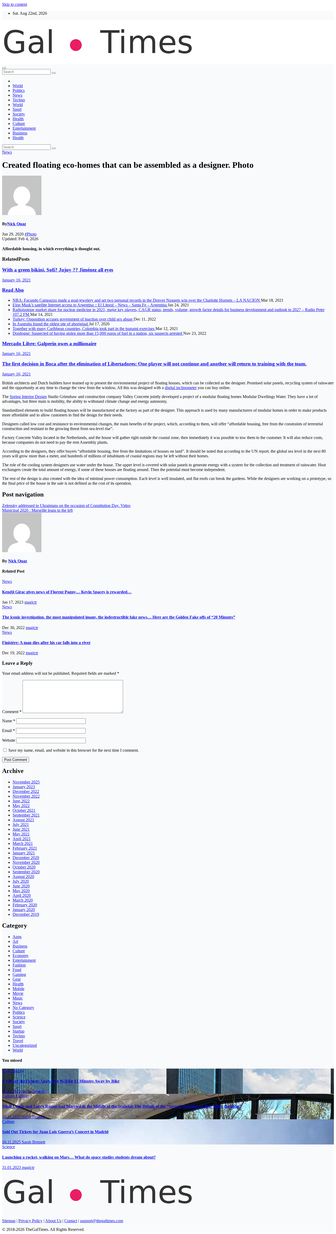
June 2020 (21, 886)
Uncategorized (25, 1045)
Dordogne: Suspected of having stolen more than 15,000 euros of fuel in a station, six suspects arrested (98, 333)
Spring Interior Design (28, 396)
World (18, 85)
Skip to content (14, 4)
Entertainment (24, 128)
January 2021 (24, 853)
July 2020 (21, 881)
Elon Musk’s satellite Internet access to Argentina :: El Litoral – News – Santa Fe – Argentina (90, 305)
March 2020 (23, 900)
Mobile (18, 988)
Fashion (19, 965)
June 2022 (21, 801)
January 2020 (24, 909)
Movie (18, 993)
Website (8, 740)
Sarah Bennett (33, 1091)
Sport (17, 109)
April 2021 (22, 838)
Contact (70, 1221)
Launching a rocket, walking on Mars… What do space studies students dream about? (79, 1157)
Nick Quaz (16, 224)
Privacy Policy (30, 1221)
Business (20, 133)
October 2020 (24, 867)
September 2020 (26, 872)
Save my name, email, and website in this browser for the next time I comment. (73, 750)
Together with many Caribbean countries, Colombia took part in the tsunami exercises (84, 328)
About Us (53, 1221)
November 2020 (26, 862)
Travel (18, 1040)
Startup (18, 1031)
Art (15, 941)
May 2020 (21, 890)
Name (8, 721)
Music (18, 998)
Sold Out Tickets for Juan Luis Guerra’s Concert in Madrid (55, 1132)
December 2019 (26, 914)
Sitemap (8, 1221)
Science (19, 1017)
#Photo (30, 234)
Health (18, 119)
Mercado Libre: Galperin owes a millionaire (49, 343)
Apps (17, 936)
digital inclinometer (181, 387)
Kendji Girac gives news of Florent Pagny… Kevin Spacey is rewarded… (67, 592)
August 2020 (23, 876)
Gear (17, 979)
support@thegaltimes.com (101, 1221)
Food (17, 970)
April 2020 (22, 895)
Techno (19, 100)
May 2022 (21, 805)
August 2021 (23, 820)
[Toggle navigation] (4, 68)
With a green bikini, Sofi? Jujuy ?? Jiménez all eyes (57, 270)
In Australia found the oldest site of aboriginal (51, 324)
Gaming (19, 974)
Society (19, 114)
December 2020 (26, 857)
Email (8, 730)
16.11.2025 (12, 1091)
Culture (19, 123)
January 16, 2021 (16, 280)
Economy (21, 955)
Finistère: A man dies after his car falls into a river (46, 642)
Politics (19, 90)
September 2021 (26, 815)
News (17, 95)
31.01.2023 (12, 1167)
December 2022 (26, 791)
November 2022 (26, 796)
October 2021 (24, 810)
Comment (12, 711)
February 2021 (25, 848)
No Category (23, 1007)
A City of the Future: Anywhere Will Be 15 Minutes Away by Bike (60, 1081)
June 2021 (21, 829)
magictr (30, 602)
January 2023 (24, 787)
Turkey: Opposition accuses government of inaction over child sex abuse (73, 319)
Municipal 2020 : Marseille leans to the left (37, 510)
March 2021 (23, 843)
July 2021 (21, 824)
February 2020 (25, 905)
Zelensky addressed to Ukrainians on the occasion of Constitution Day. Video (66, 505)
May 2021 (21, 834)
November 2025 (26, 782)
